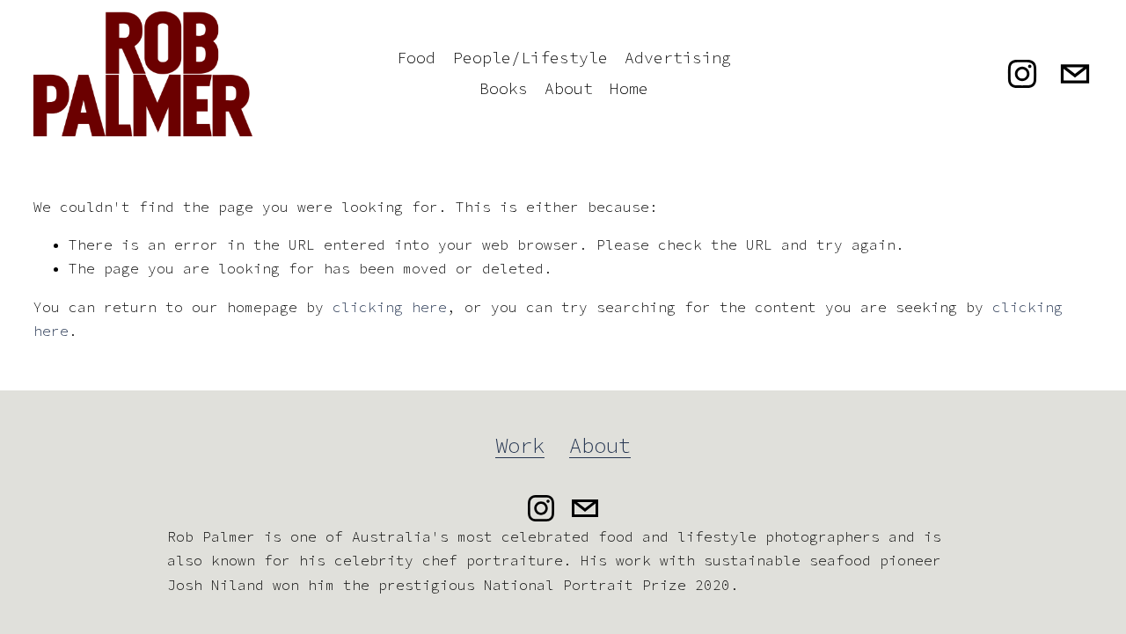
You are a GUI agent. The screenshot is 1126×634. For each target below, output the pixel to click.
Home (629, 88)
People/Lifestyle (530, 57)
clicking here (390, 307)
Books (503, 88)
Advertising (678, 57)
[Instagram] (1022, 73)
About (569, 88)
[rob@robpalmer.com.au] (1075, 73)
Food (416, 57)
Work (520, 445)
